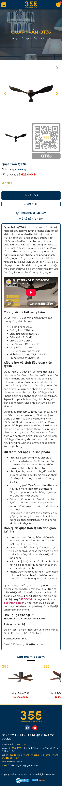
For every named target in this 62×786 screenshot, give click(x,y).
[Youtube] (34, 727)
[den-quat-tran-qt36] (31, 93)
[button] (5, 93)
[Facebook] (27, 727)
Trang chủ (16, 38)
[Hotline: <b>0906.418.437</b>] (17, 213)
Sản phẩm (28, 38)
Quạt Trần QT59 (20, 693)
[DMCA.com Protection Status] (39, 780)
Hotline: (33, 213)
